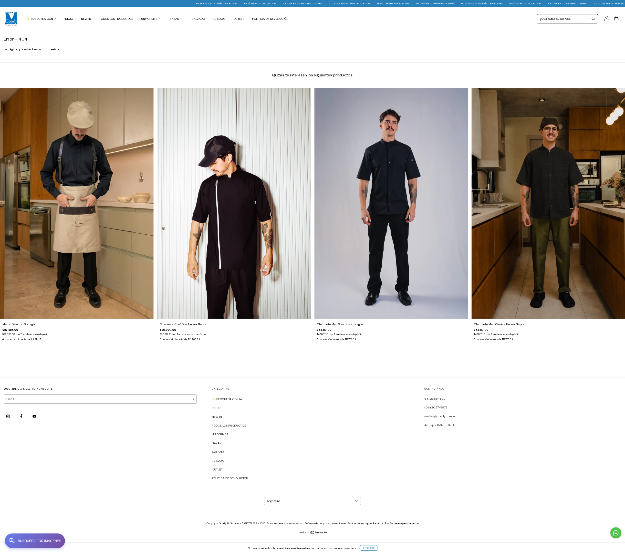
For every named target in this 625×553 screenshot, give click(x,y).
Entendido (369, 548)
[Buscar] (593, 18)
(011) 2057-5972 (435, 407)
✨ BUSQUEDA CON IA (41, 19)
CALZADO (198, 19)
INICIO (68, 19)
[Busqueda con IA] (35, 540)
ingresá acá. (372, 523)
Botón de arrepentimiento (402, 523)
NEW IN (86, 19)
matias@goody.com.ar (439, 416)
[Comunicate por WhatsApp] (615, 532)
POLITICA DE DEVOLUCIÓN (270, 19)
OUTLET (238, 19)
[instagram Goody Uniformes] (8, 416)
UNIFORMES (149, 19)
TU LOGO (219, 19)
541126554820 (435, 399)
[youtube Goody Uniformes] (34, 416)
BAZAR (175, 19)
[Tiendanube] (312, 533)
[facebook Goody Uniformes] (21, 416)
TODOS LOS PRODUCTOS (116, 19)
